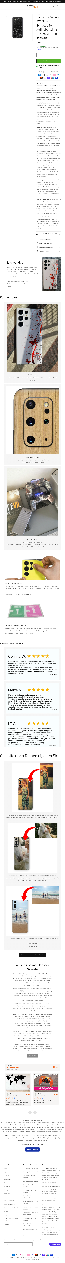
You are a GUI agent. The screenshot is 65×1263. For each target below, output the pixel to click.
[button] (3, 6)
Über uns (6, 1182)
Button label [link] (32, 1055)
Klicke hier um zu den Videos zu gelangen (17, 594)
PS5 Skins (6, 1224)
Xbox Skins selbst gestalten (30, 1229)
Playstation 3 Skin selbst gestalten (29, 1219)
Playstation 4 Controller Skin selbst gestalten (30, 1213)
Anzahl (37, 52)
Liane (40, 1094)
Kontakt (6, 1168)
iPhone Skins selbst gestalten (30, 1168)
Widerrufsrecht (8, 1186)
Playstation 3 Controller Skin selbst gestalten (30, 1225)
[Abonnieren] (30, 1244)
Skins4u (10, 1257)
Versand (57, 1257)
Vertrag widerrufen (32, 1149)
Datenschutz (7, 1193)
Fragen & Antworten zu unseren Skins (12, 1219)
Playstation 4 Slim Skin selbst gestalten (30, 1208)
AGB (5, 1197)
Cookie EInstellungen (9, 1204)
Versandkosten (39, 49)
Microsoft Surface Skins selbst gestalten (31, 1185)
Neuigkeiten (7, 1215)
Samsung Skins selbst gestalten (31, 1172)
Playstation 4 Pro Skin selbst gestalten (30, 1202)
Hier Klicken (31, 947)
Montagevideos (8, 1190)
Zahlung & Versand (9, 1200)
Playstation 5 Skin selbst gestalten (29, 1191)
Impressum (7, 1172)
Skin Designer (7, 1175)
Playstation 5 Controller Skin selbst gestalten (30, 1197)
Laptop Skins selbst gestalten (30, 1181)
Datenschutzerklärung (46, 1257)
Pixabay (35, 876)
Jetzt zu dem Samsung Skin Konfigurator (32, 955)
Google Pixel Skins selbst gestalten (29, 1176)
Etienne (13, 1094)
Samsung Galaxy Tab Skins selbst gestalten (31, 1234)
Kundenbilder (7, 1179)
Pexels (43, 876)
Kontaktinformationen (36, 1259)
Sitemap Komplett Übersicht (11, 1208)
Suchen (6, 1211)
